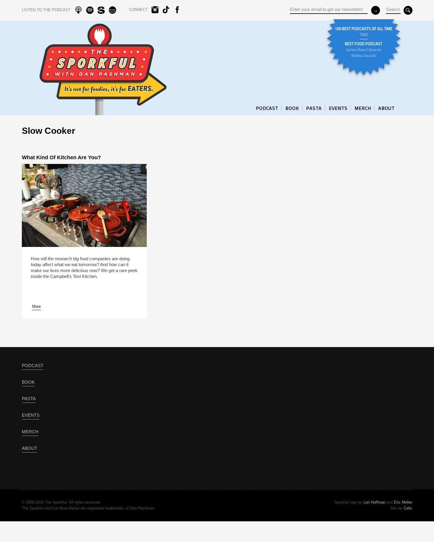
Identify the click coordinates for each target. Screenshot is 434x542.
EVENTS (338, 108)
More (36, 306)
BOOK (292, 108)
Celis (408, 508)
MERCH (363, 108)
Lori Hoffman (374, 502)
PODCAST (267, 108)
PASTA (314, 108)
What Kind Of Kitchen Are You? (61, 157)
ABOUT (386, 108)
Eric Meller (403, 502)
